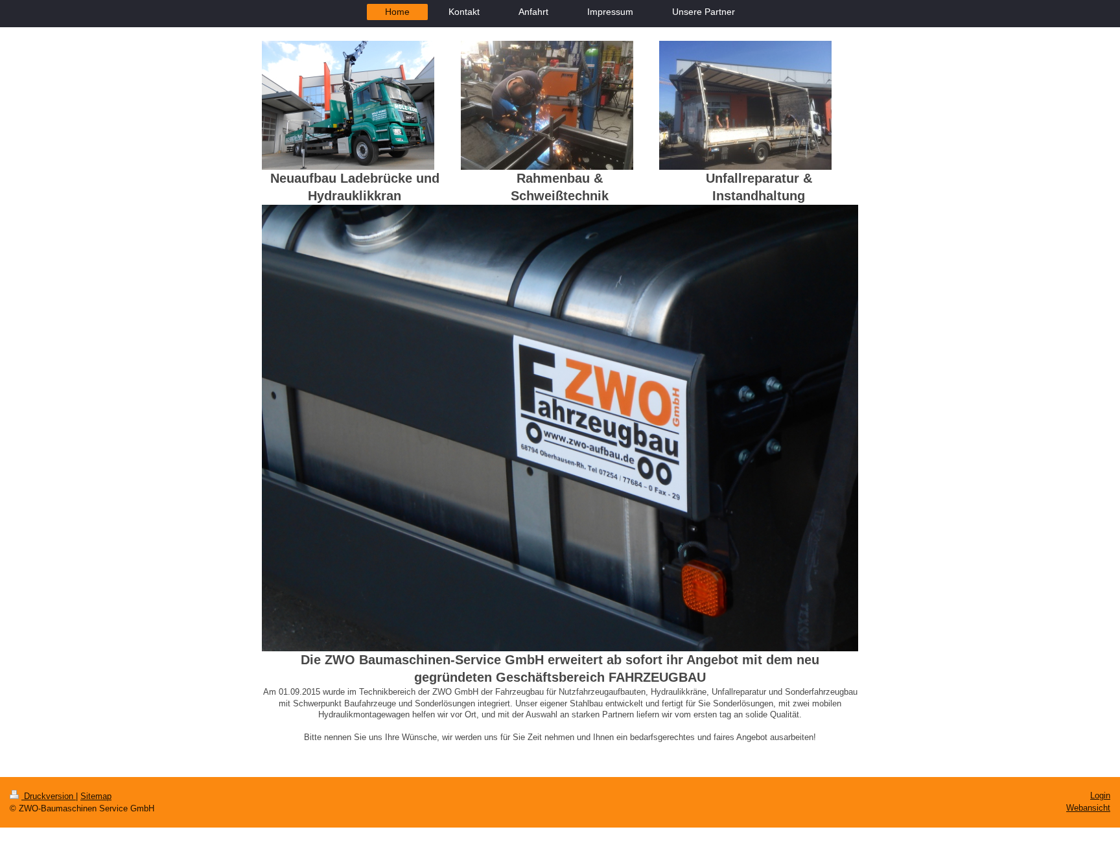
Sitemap (95, 796)
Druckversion (48, 796)
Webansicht (1088, 808)
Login (1100, 795)
